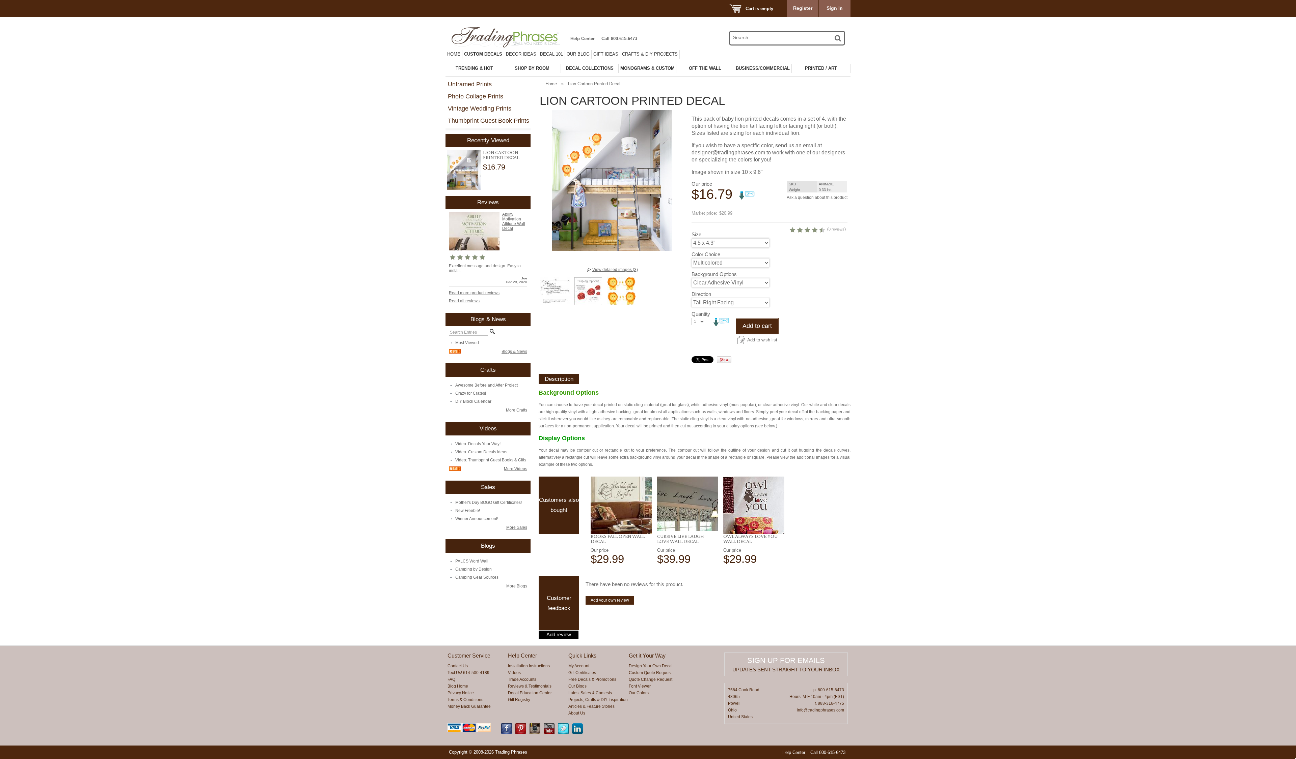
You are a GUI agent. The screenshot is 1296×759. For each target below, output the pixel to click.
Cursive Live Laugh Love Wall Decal (680, 538)
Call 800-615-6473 (619, 38)
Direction (701, 294)
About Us (576, 713)
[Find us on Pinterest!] (520, 732)
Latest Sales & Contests (590, 693)
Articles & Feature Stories (591, 706)
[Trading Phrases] (509, 37)
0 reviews (836, 229)
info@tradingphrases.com (820, 710)
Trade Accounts (522, 679)
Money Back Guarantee (469, 706)
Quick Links (582, 656)
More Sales (516, 527)
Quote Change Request (650, 679)
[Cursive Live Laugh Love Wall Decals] (687, 504)
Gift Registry (519, 699)
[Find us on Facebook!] (506, 732)
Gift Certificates (582, 672)
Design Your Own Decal (651, 666)
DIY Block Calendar (473, 401)
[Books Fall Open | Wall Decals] (621, 505)
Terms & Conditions (465, 699)
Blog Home (458, 686)
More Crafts (516, 410)
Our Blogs (577, 686)
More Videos (515, 468)
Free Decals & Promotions (592, 679)
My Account (578, 666)
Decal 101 (551, 54)
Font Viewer (640, 686)
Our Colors (639, 693)
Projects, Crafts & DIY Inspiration (598, 699)
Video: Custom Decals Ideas (481, 452)
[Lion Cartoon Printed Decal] (464, 170)
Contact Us (458, 666)
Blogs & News (514, 351)
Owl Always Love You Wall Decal (750, 538)
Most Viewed (467, 342)
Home (453, 54)
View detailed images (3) (615, 269)
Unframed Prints (470, 84)
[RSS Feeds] (455, 352)
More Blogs (516, 586)
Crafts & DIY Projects (650, 54)
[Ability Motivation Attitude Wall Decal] (474, 249)
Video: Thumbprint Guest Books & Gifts (490, 460)
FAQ (451, 679)
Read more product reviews (474, 293)
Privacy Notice (461, 693)
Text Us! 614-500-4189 (468, 672)
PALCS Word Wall (471, 561)
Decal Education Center (530, 693)
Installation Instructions (529, 666)
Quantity (701, 314)
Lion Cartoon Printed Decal (501, 154)
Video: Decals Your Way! (478, 444)
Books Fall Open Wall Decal (618, 538)
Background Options (714, 274)
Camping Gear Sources (476, 577)
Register (802, 8)
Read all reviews (464, 301)
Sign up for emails (786, 660)
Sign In (835, 8)
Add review (558, 634)
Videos (514, 672)
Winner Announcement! (476, 518)
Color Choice (706, 254)
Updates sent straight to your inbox (786, 669)
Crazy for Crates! (470, 393)
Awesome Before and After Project (486, 385)
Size (696, 234)
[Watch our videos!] (549, 732)
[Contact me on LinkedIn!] (577, 732)
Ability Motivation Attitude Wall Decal (513, 221)
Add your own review (610, 600)
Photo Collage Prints (475, 96)
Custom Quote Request (650, 672)
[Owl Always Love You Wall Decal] (753, 505)
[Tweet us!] (563, 732)
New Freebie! (467, 510)
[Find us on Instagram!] (535, 732)
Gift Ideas (605, 54)
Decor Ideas (521, 54)
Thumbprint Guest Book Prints (488, 120)
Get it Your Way (647, 656)
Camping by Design (473, 569)
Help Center (582, 38)
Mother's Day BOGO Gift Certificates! (488, 502)
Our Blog (578, 54)
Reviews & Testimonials (529, 686)
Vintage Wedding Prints (479, 108)
